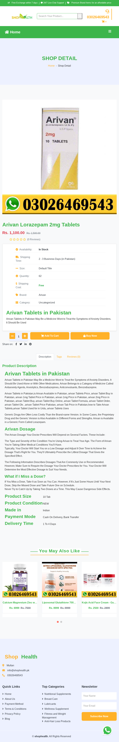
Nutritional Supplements (57, 694)
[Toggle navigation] (110, 32)
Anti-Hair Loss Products (57, 721)
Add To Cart (51, 335)
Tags (59, 356)
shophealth (41, 736)
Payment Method (14, 704)
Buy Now (91, 335)
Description (45, 356)
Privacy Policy (12, 714)
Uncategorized (47, 302)
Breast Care (51, 699)
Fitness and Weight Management (54, 716)
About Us (10, 699)
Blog (7, 718)
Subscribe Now (99, 716)
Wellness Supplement (56, 709)
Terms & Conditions (15, 709)
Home (14, 32)
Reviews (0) (73, 356)
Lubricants (50, 704)
